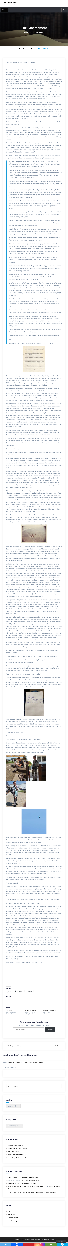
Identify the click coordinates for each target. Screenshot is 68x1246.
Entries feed (11, 1214)
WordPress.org (12, 1221)
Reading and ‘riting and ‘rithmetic (17, 1148)
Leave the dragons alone (15, 1145)
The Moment (9, 1010)
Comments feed (13, 1217)
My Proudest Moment (30, 1010)
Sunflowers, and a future (49, 1010)
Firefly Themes (49, 1239)
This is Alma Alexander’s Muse (17, 1155)
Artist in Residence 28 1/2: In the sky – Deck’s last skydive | (26, 1062)
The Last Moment (51, 1192)
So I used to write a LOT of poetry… (26, 1183)
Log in (10, 1211)
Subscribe (50, 1030)
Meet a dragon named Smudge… (29, 1177)
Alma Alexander (10, 2)
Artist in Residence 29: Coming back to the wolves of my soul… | (27, 1186)
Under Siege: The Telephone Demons (19, 1158)
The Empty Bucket (13, 1151)
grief (31, 48)
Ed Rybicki (11, 1183)
